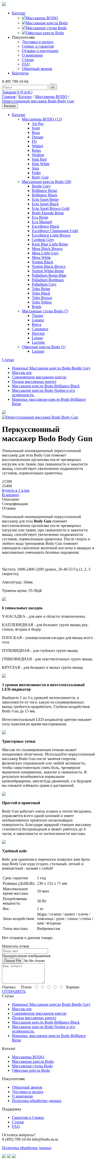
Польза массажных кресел (34, 381)
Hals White (40, 164)
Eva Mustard (42, 222)
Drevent (38, 333)
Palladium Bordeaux (48, 280)
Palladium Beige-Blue (49, 275)
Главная (8, 96)
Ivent (36, 128)
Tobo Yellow (42, 302)
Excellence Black (45, 226)
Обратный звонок (37, 68)
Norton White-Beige (48, 271)
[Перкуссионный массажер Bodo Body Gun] (4, 413)
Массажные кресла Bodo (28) (46, 182)
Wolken (38, 155)
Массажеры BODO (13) (42, 119)
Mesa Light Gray (45, 253)
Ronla (36, 307)
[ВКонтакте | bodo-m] (4, 1157)
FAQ (26, 64)
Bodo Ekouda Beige (48, 213)
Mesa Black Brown (47, 248)
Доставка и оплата (37, 42)
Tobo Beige (41, 289)
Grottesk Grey (43, 240)
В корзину (10, 495)
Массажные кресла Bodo (47, 23)
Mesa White (41, 257)
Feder (36, 173)
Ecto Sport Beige (45, 199)
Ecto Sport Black (45, 204)
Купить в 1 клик (16, 490)
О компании (32, 55)
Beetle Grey (41, 186)
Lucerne (38, 342)
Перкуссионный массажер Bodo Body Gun (38, 101)
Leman (37, 338)
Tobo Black (41, 293)
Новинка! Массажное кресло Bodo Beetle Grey (51, 368)
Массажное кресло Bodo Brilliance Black (46, 386)
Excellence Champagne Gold (55, 231)
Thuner (37, 315)
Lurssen (38, 351)
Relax (36, 150)
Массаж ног (22, 372)
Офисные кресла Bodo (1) (43, 347)
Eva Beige (40, 217)
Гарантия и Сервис (28, 1117)
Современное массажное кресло (39, 377)
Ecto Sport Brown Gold (50, 208)
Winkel (37, 146)
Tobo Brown (42, 298)
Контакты (20, 73)
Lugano (38, 320)
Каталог (19, 13)
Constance (40, 329)
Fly (34, 141)
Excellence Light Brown (51, 235)
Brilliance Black (44, 195)
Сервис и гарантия (38, 46)
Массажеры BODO (42, 18)
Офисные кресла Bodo (45, 33)
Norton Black (42, 262)
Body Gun (40, 177)
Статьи (28, 60)
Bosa (36, 132)
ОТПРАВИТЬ (14, 991)
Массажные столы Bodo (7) (45, 311)
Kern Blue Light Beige (50, 244)
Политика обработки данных (36, 1101)
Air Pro (38, 124)
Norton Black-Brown (48, 266)
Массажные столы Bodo (46, 28)
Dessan (37, 137)
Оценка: (9, 987)
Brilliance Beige (44, 190)
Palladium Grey (44, 284)
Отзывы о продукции (40, 51)
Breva (36, 324)
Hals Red (39, 159)
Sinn (35, 168)
